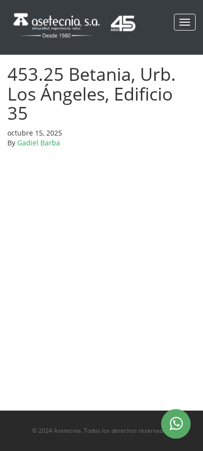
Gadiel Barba (38, 142)
